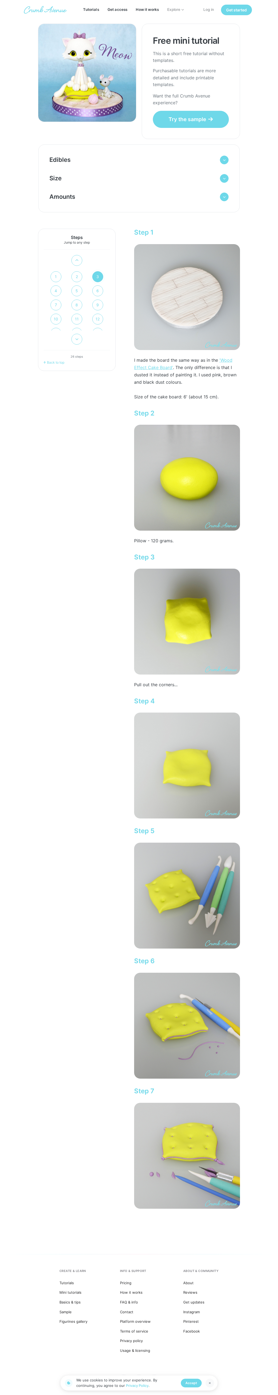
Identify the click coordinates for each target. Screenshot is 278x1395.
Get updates (193, 1302)
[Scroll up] (76, 260)
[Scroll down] (76, 339)
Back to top (55, 362)
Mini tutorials (70, 1292)
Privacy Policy (137, 1385)
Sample (65, 1312)
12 (98, 319)
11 (77, 319)
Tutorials (91, 9)
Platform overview (135, 1321)
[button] (139, 160)
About (188, 1283)
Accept (191, 1383)
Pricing (125, 1283)
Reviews (190, 1292)
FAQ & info (129, 1302)
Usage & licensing (135, 1350)
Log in (208, 9)
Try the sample (187, 119)
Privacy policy (131, 1341)
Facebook (191, 1331)
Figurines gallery (73, 1321)
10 (56, 319)
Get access (117, 9)
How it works (147, 9)
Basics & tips (70, 1302)
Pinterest (191, 1321)
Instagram (191, 1312)
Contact (126, 1312)
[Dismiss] (210, 1383)
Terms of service (134, 1331)
